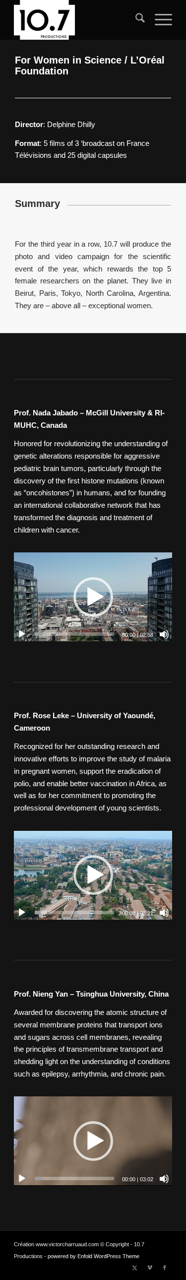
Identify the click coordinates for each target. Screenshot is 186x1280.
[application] (93, 596)
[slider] (74, 634)
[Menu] (158, 20)
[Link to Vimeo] (149, 1267)
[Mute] (164, 634)
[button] (93, 597)
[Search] (135, 20)
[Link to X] (134, 1267)
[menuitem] (135, 20)
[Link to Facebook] (164, 1267)
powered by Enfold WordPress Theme (93, 1256)
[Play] (22, 634)
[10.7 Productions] (77, 20)
